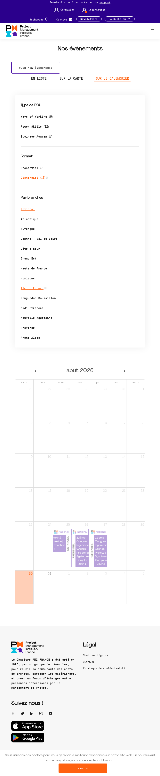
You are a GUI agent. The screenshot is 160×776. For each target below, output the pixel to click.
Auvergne (28, 229)
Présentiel (32, 168)
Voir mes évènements (35, 68)
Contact (62, 19)
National (28, 209)
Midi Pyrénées (32, 308)
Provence (28, 327)
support (105, 2)
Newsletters (89, 19)
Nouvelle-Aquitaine (36, 318)
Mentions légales (95, 655)
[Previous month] (35, 371)
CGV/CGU (88, 662)
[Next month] (124, 371)
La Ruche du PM (120, 19)
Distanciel (33, 177)
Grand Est (28, 258)
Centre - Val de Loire (39, 238)
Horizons (28, 278)
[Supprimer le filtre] (47, 178)
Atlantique (29, 219)
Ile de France (32, 288)
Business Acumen (36, 136)
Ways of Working (37, 116)
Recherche (37, 19)
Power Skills (35, 126)
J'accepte (83, 768)
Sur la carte (71, 78)
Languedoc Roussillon (38, 298)
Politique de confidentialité (104, 668)
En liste (39, 78)
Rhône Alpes (30, 337)
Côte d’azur (30, 248)
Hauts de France (34, 268)
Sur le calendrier (112, 78)
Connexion (67, 9)
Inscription (97, 10)
